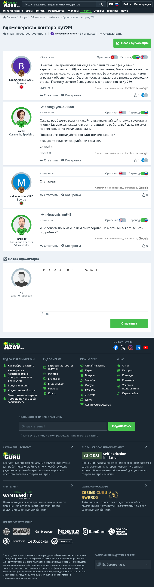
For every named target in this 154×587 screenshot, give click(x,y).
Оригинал (103, 57)
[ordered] (73, 270)
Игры (29, 10)
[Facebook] (115, 347)
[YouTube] (145, 347)
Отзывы (99, 10)
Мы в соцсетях (122, 342)
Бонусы (40, 10)
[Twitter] (123, 347)
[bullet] (78, 270)
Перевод (125, 57)
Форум (86, 10)
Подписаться (121, 426)
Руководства (56, 10)
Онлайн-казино (13, 10)
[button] (146, 95)
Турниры (112, 10)
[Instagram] (130, 347)
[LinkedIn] (138, 347)
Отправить (129, 323)
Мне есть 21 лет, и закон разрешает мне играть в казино (60, 435)
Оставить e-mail (30, 423)
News (124, 10)
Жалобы (73, 10)
